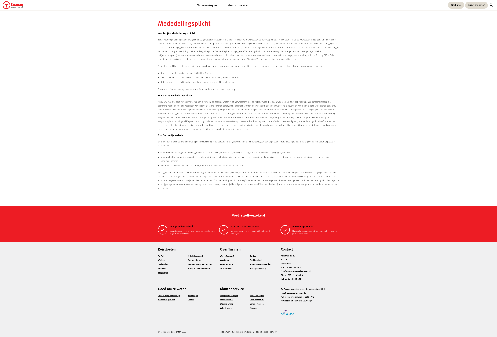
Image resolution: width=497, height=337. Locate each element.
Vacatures (224, 260)
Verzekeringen (207, 5)
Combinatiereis (194, 260)
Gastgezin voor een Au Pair (200, 264)
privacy (273, 331)
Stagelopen (163, 273)
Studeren (162, 269)
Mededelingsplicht (166, 300)
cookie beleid (262, 331)
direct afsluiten (476, 5)
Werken (161, 260)
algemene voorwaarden (243, 331)
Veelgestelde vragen (229, 296)
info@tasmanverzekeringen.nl (297, 271)
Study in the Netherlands (199, 269)
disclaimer (225, 331)
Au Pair (161, 256)
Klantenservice (238, 5)
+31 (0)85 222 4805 (292, 268)
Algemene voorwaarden (260, 264)
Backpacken (163, 264)
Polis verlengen (257, 296)
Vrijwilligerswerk (195, 256)
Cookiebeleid (256, 260)
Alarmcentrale (226, 300)
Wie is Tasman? (227, 256)
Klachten (254, 308)
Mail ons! (456, 5)
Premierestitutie (257, 300)
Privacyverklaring (258, 269)
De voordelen (226, 269)
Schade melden (257, 304)
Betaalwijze (193, 296)
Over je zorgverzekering (169, 296)
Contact (253, 256)
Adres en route (226, 264)
